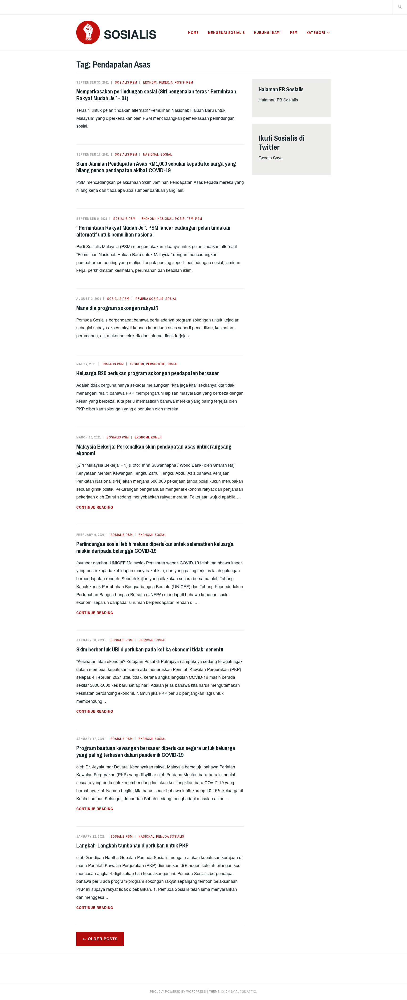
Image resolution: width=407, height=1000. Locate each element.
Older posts (103, 938)
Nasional (151, 154)
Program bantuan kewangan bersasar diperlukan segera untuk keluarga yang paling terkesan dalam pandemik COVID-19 (155, 751)
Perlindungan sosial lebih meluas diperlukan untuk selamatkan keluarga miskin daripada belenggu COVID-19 (155, 547)
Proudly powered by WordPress (178, 991)
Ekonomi (150, 82)
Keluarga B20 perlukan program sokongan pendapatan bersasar (147, 373)
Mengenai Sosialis (226, 32)
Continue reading (108, 507)
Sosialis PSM (126, 82)
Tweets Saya (271, 157)
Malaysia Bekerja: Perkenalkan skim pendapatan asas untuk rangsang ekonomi (154, 450)
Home (193, 32)
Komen (156, 437)
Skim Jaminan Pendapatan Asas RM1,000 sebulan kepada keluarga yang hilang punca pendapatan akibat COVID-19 (156, 167)
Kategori (315, 32)
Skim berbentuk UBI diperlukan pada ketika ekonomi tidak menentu (149, 649)
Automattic (246, 991)
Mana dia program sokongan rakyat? (117, 308)
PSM (293, 32)
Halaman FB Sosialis (278, 99)
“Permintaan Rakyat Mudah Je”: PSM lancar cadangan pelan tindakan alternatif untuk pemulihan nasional (153, 231)
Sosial (166, 154)
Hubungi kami (267, 32)
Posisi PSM (184, 82)
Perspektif (155, 364)
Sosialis (130, 34)
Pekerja (166, 82)
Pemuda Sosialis (149, 299)
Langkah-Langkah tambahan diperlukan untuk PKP (132, 845)
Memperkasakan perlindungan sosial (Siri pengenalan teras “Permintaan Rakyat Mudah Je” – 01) (156, 95)
